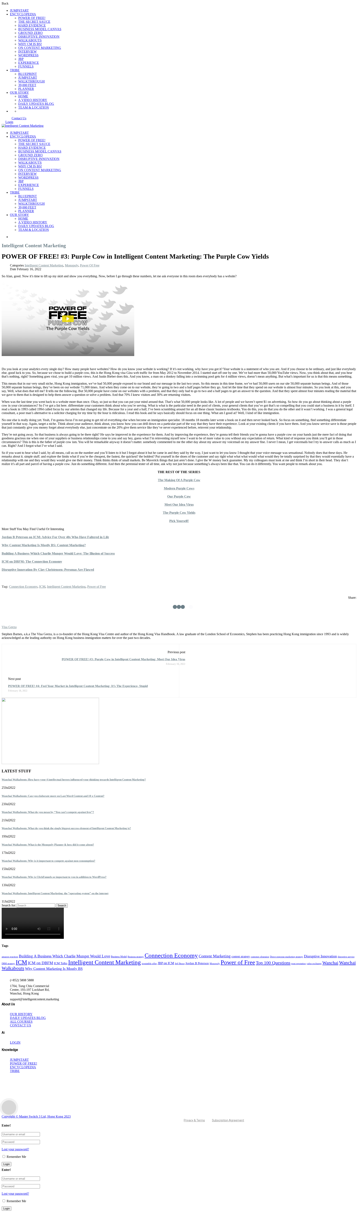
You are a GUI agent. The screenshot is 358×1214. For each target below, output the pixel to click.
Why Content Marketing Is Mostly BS (54, 969)
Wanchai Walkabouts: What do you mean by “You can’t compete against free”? (48, 812)
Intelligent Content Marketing (44, 265)
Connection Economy (23, 586)
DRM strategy (8, 963)
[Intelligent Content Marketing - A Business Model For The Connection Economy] (23, 125)
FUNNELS (26, 66)
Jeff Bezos (180, 963)
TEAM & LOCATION (33, 107)
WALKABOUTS (30, 40)
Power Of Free (89, 265)
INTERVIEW (27, 51)
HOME (23, 96)
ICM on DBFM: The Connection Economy (32, 561)
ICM (42, 586)
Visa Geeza (9, 627)
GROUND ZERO (30, 33)
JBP (21, 59)
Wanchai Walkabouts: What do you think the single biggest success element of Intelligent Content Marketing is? (66, 828)
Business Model (119, 956)
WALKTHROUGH (31, 81)
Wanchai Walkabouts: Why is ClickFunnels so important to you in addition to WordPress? (54, 876)
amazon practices (10, 957)
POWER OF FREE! (31, 18)
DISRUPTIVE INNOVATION (38, 36)
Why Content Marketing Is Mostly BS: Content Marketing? (44, 545)
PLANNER (26, 89)
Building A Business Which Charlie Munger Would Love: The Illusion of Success (58, 553)
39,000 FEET (27, 85)
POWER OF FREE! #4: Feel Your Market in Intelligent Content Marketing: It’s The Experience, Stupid (78, 686)
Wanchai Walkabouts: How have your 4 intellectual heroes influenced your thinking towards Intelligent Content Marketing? (74, 779)
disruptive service (346, 957)
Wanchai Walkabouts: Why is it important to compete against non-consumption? (48, 860)
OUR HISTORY (21, 1014)
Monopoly (71, 265)
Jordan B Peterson (197, 963)
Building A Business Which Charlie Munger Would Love (64, 956)
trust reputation (298, 963)
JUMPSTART (19, 10)
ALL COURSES (21, 1021)
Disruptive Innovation (320, 956)
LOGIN (15, 1042)
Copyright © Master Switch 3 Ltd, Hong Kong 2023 (36, 1116)
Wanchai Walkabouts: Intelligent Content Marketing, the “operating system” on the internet (55, 893)
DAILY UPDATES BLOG (36, 103)
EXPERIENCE (28, 62)
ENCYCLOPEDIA (23, 14)
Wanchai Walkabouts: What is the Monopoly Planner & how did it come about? (48, 844)
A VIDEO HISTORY (32, 100)
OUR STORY (19, 92)
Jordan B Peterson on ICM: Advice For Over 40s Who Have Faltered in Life (55, 537)
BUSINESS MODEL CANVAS (39, 29)
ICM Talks (60, 963)
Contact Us (19, 118)
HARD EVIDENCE (32, 25)
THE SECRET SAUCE (34, 21)
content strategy (240, 956)
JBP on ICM (166, 963)
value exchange (314, 963)
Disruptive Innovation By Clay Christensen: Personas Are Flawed (48, 569)
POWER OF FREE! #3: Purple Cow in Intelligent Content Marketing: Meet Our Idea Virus (123, 659)
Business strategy (136, 957)
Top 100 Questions (273, 962)
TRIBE (15, 70)
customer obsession (260, 957)
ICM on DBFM (40, 963)
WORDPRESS (28, 55)
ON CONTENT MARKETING (39, 48)
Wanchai (330, 962)
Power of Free (96, 586)
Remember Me (16, 1156)
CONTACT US (20, 1025)
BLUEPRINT (27, 74)
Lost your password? (15, 1149)
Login (9, 122)
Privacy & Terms (194, 1120)
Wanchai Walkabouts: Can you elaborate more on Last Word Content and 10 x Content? (53, 795)
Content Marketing (215, 956)
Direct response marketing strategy (286, 957)
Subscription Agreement (228, 1120)
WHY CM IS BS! (30, 44)
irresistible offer (149, 963)
